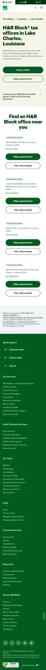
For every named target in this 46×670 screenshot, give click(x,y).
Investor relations (10, 622)
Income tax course (10, 615)
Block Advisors (9, 431)
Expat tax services (10, 414)
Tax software (8, 397)
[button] (35, 8)
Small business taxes (11, 435)
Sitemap (6, 585)
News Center (8, 619)
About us (6, 602)
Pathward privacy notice (13, 520)
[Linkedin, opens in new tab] (31, 643)
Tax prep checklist (10, 475)
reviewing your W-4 (25, 322)
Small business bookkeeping (15, 438)
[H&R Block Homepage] (7, 2)
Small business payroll (12, 441)
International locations (12, 581)
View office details (23, 165)
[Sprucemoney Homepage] (38, 2)
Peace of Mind (9, 404)
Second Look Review (11, 400)
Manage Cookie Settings (13, 516)
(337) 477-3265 (12, 235)
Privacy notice (9, 513)
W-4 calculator (9, 493)
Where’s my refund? (11, 489)
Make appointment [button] (23, 79)
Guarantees (8, 629)
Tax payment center (11, 486)
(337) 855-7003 (12, 276)
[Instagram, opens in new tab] (18, 643)
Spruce (6, 540)
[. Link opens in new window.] (11, 665)
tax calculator (8, 322)
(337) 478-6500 (12, 193)
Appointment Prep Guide (13, 479)
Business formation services (15, 445)
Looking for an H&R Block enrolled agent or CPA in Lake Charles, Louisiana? (19, 96)
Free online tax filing (11, 394)
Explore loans (8, 537)
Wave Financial (9, 448)
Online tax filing (9, 387)
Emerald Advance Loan (12, 551)
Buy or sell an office (11, 612)
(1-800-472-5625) (10, 315)
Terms (5, 510)
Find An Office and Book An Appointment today (23, 317)
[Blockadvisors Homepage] (23, 2)
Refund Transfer (9, 547)
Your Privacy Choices (28, 665)
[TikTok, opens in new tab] (5, 643)
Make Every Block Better (13, 605)
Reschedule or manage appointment (18, 383)
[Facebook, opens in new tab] (12, 643)
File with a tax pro (10, 390)
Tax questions (8, 574)
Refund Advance (10, 554)
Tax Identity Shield (10, 407)
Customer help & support (13, 571)
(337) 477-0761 (11, 149)
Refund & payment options (14, 482)
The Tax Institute (10, 626)
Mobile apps (8, 469)
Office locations (9, 578)
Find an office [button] (23, 70)
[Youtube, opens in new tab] (25, 643)
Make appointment (23, 156)
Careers (6, 609)
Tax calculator (9, 472)
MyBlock (6, 465)
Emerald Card (8, 544)
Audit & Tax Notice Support (14, 411)
